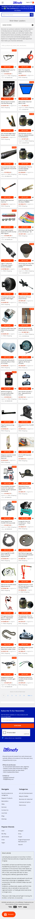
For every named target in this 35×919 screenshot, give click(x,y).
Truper (20, 837)
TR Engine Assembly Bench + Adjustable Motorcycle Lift (7, 617)
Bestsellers (4, 801)
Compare (15, 67)
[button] (32, 25)
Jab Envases (5, 837)
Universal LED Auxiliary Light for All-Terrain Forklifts (25, 361)
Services (4, 807)
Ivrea (2, 839)
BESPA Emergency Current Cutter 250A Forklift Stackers (7, 393)
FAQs (3, 804)
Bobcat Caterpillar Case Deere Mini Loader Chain (8, 648)
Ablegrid (20, 831)
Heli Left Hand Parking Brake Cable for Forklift (25, 329)
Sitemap (4, 819)
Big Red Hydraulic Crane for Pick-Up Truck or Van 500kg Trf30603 (25, 586)
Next (29, 695)
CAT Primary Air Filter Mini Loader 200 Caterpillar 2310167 (26, 265)
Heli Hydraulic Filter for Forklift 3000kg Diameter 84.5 (25, 168)
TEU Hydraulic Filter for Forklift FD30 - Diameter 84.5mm (25, 617)
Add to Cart (7, 66)
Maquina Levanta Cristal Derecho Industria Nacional (8, 456)
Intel (2, 831)
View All (20, 844)
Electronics (22, 805)
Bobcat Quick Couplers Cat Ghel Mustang (8, 102)
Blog (2, 816)
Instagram (21, 880)
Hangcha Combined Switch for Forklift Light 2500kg (8, 679)
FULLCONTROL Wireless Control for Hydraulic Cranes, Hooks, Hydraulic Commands (8, 489)
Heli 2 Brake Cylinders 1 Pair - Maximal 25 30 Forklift (25, 393)
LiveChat (5, 777)
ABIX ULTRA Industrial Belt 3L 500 (24, 102)
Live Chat (4, 813)
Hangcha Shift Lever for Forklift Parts (8, 70)
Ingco (3, 842)
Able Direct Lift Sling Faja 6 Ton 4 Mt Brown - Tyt (26, 231)
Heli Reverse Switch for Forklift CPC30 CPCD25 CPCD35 (25, 679)
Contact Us (4, 810)
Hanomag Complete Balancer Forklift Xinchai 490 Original (8, 231)
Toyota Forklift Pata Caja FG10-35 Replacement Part (8, 330)
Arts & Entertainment (25, 793)
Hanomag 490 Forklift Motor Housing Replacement (7, 554)
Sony (19, 834)
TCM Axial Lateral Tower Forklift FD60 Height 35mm (8, 298)
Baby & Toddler (23, 796)
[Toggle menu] (2, 2)
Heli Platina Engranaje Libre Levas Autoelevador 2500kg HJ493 (25, 554)
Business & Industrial (25, 799)
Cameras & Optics (24, 802)
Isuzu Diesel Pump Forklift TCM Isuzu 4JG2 (8, 522)
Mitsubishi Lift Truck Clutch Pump (24, 297)
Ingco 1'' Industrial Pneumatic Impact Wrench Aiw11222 (6, 265)
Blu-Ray (3, 834)
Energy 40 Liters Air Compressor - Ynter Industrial (24, 523)
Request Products (6, 798)
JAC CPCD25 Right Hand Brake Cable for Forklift (8, 134)
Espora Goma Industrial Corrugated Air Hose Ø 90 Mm (8, 168)
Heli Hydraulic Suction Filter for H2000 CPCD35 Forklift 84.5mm (25, 135)
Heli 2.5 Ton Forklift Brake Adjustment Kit (8, 585)
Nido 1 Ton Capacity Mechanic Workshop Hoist (24, 71)
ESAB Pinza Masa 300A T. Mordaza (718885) (26, 201)
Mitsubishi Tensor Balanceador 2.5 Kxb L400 (24, 488)
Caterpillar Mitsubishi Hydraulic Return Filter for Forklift (8, 361)
